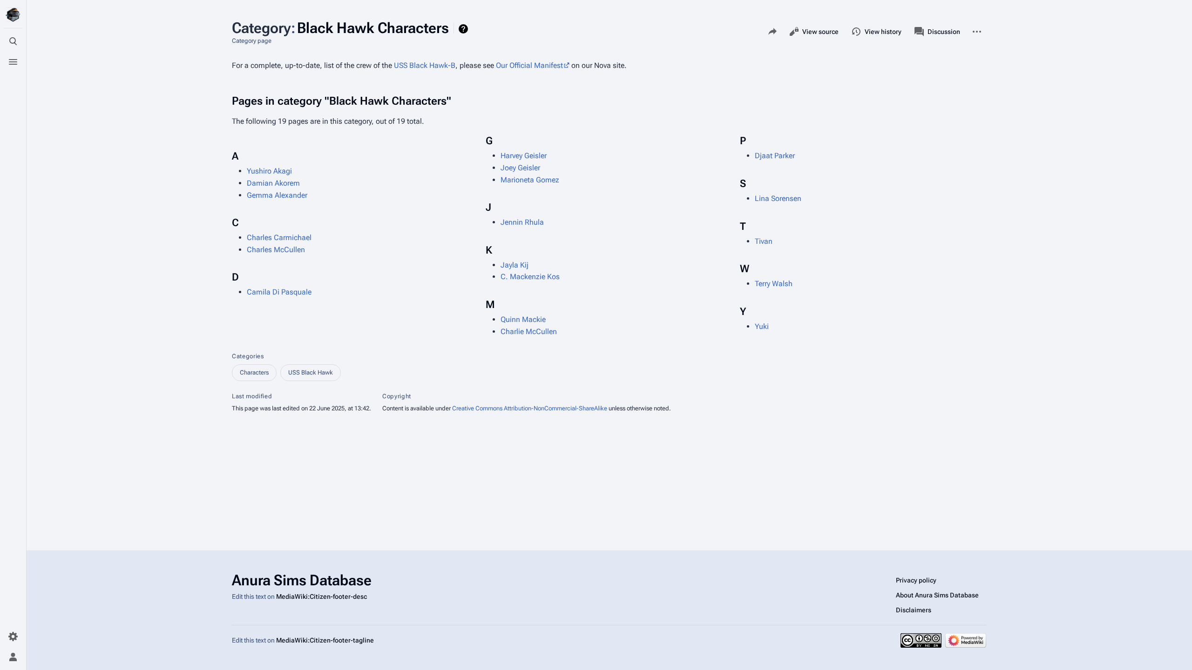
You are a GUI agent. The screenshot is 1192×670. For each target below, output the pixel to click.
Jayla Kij (514, 265)
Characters (254, 372)
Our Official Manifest (529, 65)
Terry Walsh (773, 283)
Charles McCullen (276, 249)
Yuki (762, 326)
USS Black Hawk (310, 372)
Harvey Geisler (524, 155)
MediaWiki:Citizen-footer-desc (321, 596)
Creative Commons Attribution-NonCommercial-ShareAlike (529, 408)
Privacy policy (916, 580)
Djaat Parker (775, 155)
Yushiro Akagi (269, 171)
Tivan (763, 241)
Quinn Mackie (523, 319)
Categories (248, 356)
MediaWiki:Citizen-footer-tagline (325, 640)
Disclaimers (913, 610)
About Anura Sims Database (937, 595)
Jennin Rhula (522, 222)
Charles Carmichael (279, 237)
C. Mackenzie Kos (530, 276)
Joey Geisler (520, 167)
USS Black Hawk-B (424, 65)
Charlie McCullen (529, 331)
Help (464, 29)
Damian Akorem (273, 183)
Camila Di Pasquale (279, 292)
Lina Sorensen (778, 198)
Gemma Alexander (277, 195)
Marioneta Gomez (530, 179)
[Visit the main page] (13, 15)
